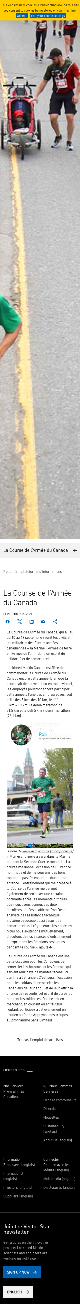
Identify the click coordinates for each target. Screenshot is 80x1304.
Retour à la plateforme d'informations (32, 571)
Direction (50, 1108)
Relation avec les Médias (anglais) (56, 1167)
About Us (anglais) (57, 1139)
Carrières (50, 1091)
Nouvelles (51, 1117)
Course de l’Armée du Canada (34, 631)
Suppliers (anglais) (18, 1195)
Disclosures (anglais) (59, 1187)
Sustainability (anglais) (53, 1128)
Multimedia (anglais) (59, 1178)
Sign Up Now (18, 1272)
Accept (22, 15)
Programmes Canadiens (13, 1094)
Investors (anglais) (17, 1187)
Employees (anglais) (19, 1164)
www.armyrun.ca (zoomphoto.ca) (47, 850)
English (14, 1291)
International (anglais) (13, 1176)
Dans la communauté (59, 1099)
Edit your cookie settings (48, 15)
